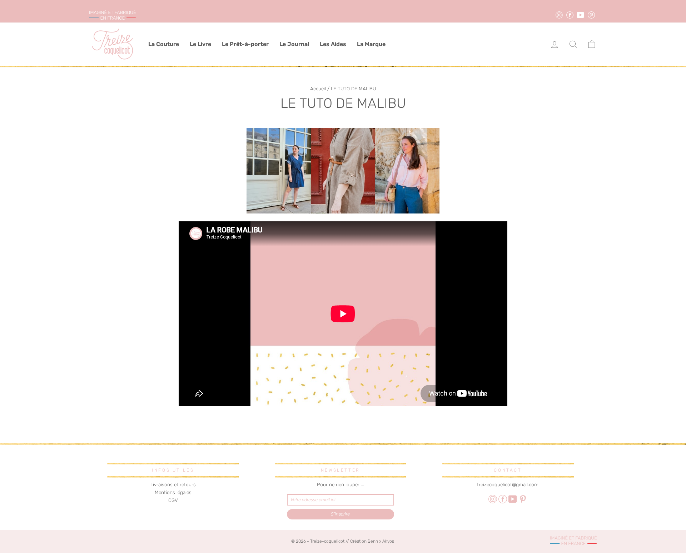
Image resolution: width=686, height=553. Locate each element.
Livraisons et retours (173, 484)
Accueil (318, 88)
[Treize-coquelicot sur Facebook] (502, 498)
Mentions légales (173, 492)
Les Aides (333, 44)
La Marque (371, 44)
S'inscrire (340, 514)
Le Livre (200, 44)
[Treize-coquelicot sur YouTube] (512, 498)
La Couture (163, 44)
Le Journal (294, 44)
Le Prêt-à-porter (245, 44)
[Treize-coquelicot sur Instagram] (492, 498)
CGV (173, 500)
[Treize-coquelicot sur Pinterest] (522, 498)
